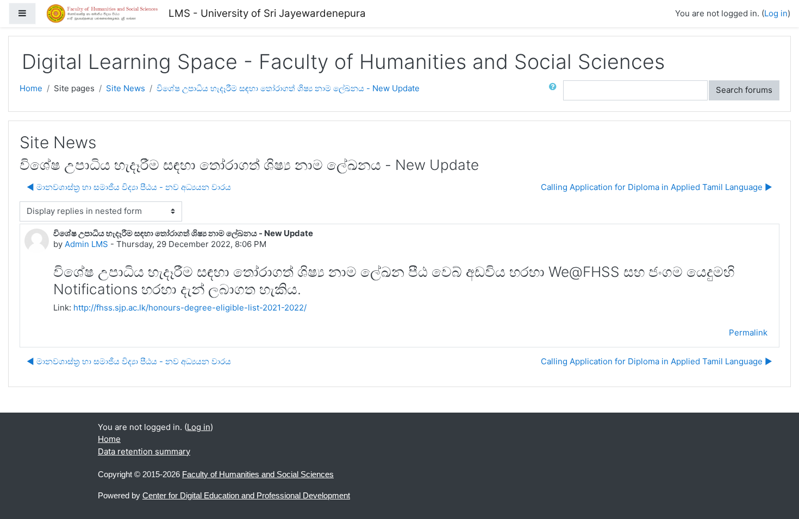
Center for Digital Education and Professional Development (246, 495)
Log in (776, 13)
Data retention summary (144, 451)
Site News (125, 88)
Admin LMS (86, 244)
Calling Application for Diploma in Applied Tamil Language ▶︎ (656, 187)
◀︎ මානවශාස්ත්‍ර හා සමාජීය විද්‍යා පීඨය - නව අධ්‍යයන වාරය (129, 187)
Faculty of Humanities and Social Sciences (258, 474)
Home (31, 88)
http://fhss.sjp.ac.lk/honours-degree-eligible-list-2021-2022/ (190, 307)
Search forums (744, 90)
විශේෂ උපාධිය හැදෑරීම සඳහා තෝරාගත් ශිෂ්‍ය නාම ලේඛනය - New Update (288, 88)
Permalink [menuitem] (748, 332)
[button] (555, 90)
